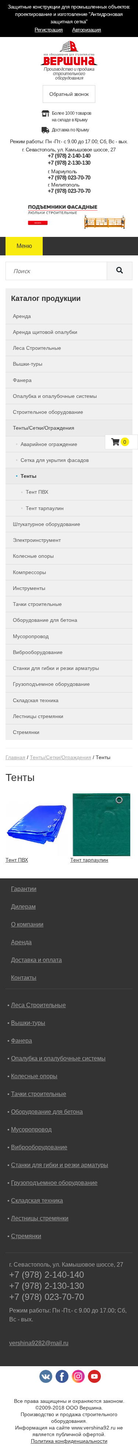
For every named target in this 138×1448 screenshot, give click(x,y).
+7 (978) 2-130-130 (69, 163)
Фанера (21, 1041)
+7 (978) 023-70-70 (69, 177)
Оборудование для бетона (47, 1112)
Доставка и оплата (36, 960)
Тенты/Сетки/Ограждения (60, 757)
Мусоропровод (31, 1129)
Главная (15, 757)
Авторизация (86, 30)
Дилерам (23, 907)
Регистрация (49, 30)
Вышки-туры (28, 1023)
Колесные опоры (34, 1076)
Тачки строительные (38, 1094)
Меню (24, 246)
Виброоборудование (39, 1147)
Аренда (21, 942)
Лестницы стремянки (39, 1218)
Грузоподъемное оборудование (54, 1183)
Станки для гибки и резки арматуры (59, 1165)
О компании (27, 924)
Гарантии (23, 889)
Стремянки (26, 1236)
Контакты (23, 978)
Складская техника (37, 1200)
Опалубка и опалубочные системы (58, 1058)
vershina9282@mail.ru (38, 1343)
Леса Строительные (38, 1005)
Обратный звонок (69, 94)
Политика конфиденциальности (69, 1441)
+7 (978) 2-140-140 (69, 155)
